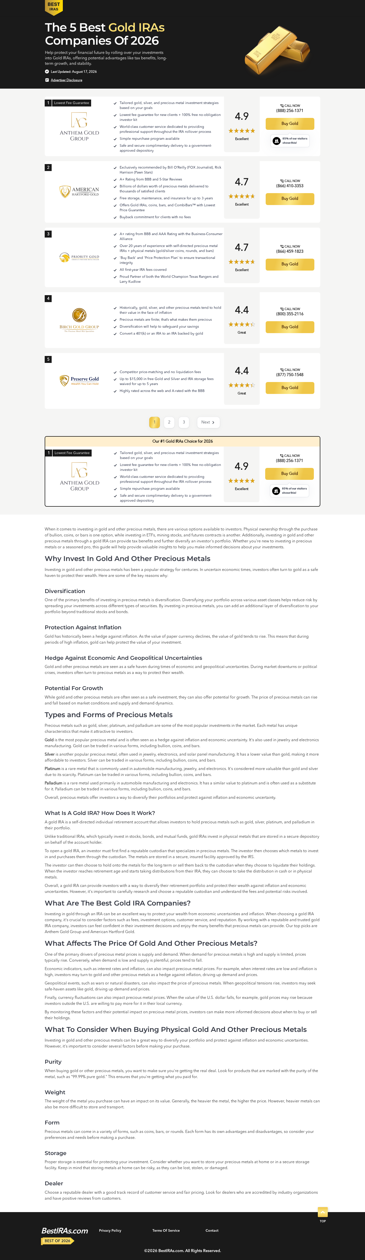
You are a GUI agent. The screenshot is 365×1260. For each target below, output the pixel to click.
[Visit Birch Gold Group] (79, 320)
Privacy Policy (110, 1230)
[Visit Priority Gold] (79, 257)
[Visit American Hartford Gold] (79, 191)
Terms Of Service (166, 1230)
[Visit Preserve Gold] (79, 381)
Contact (212, 1230)
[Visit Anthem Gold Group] (79, 126)
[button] (208, 422)
